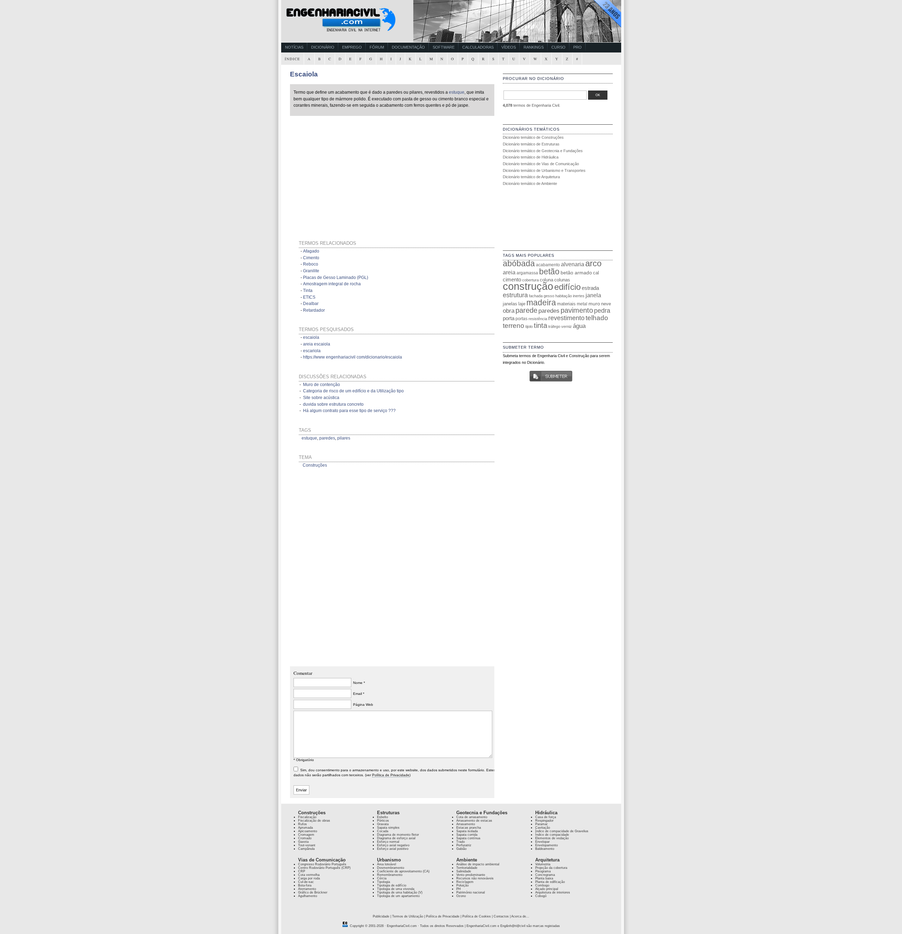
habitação (563, 296)
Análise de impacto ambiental (477, 864)
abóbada (519, 263)
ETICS (309, 297)
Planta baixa (544, 878)
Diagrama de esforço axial (396, 838)
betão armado (576, 272)
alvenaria (572, 264)
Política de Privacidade (390, 775)
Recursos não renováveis (475, 878)
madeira (541, 302)
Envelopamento (546, 845)
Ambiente (466, 860)
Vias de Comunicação (322, 860)
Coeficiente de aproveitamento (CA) (403, 871)
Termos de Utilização (407, 916)
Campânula (306, 849)
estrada (590, 288)
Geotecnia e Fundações (481, 812)
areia (509, 272)
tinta (540, 325)
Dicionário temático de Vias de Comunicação (541, 164)
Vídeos (508, 47)
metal (582, 303)
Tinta (308, 290)
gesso (549, 296)
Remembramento (389, 875)
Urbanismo (389, 860)
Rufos (302, 824)
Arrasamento (465, 824)
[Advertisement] (357, 169)
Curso (558, 47)
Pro (577, 47)
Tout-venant (306, 845)
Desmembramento (390, 868)
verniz (566, 326)
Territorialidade (466, 868)
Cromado (304, 838)
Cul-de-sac (306, 882)
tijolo (529, 326)
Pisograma (543, 871)
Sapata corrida (466, 834)
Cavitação (542, 827)
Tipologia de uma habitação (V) (399, 892)
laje (521, 303)
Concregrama (545, 875)
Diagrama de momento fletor (398, 834)
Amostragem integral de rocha (332, 283)
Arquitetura (547, 860)
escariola (312, 350)
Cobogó (540, 896)
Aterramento (307, 889)
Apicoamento (307, 831)
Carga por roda (309, 878)
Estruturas (388, 812)
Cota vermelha (309, 875)
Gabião (461, 849)
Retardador (314, 310)
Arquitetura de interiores (552, 892)
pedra (602, 310)
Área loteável (386, 864)
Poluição (462, 885)
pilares (343, 438)
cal (596, 272)
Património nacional (470, 892)
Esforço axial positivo (392, 849)
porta (508, 318)
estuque (456, 92)
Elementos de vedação (552, 838)
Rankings (534, 47)
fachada (536, 296)
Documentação (408, 47)
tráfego (554, 326)
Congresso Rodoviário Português (322, 864)
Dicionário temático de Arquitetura (531, 177)
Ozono (461, 896)
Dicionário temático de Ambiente (530, 183)
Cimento (311, 257)
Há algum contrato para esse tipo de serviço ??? (349, 410)
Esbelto (382, 817)
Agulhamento (307, 896)
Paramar (541, 824)
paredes (327, 438)
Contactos (501, 916)
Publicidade (381, 916)
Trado (460, 841)
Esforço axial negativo (393, 845)
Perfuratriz (463, 845)
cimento (512, 279)
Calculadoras (478, 47)
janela (593, 295)
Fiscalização (307, 817)
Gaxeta (303, 841)
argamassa (527, 272)
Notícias (294, 47)
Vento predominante (470, 875)
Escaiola (304, 74)
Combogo (542, 885)
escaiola (311, 337)
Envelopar (542, 841)
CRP (301, 871)
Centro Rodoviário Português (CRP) (324, 868)
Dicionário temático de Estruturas (531, 144)
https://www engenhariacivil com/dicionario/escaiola (352, 357)
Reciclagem (465, 882)
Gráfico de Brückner (312, 892)
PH (458, 889)
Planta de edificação (550, 882)
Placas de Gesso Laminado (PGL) (335, 277)
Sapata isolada (467, 831)
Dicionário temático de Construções (533, 137)
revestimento (566, 318)
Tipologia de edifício (391, 885)
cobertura (530, 280)
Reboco (310, 264)
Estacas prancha (468, 827)
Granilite (311, 270)
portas (521, 318)
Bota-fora (304, 885)
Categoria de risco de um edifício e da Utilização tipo (353, 390)
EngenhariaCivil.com (402, 926)
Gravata (383, 824)
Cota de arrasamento (471, 817)
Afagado (311, 251)
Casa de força (545, 817)
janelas (510, 303)
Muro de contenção (321, 384)
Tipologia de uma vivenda (395, 889)
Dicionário (322, 47)
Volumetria (542, 864)
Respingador (544, 820)
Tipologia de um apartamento (398, 896)
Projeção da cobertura (551, 868)
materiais (566, 303)
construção (528, 286)
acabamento (548, 264)
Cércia (382, 878)
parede (526, 310)
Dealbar (311, 303)
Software (444, 47)
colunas (562, 279)
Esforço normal (388, 841)
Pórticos (383, 820)
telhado (597, 318)
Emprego (352, 47)
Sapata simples (388, 827)
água (579, 325)
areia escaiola (316, 344)
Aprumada (305, 827)
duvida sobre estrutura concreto (333, 404)
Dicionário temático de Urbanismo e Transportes (544, 170)
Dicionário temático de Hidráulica (530, 157)
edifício (567, 287)
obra (508, 310)
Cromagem (306, 834)
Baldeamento (544, 849)
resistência (538, 319)
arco (593, 263)
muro (594, 303)
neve (606, 303)
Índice (292, 58)
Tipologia (383, 882)
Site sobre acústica (321, 397)
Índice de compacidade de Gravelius (561, 831)
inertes (579, 296)
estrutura (515, 295)
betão (549, 271)
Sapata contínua (468, 838)
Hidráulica (546, 812)
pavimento (577, 310)
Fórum (377, 47)
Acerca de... (520, 916)
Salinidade (463, 871)
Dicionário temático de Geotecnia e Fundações (543, 151)
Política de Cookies (476, 916)
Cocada (382, 831)
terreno (513, 325)
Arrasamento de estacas (474, 820)
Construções (315, 465)
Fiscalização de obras (314, 820)
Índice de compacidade (552, 834)
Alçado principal (546, 889)
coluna (546, 279)
